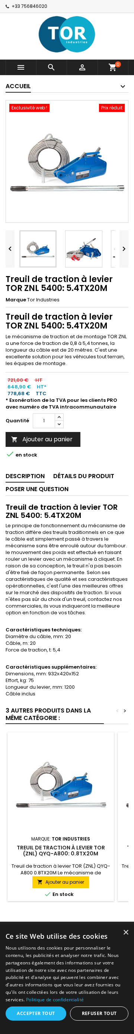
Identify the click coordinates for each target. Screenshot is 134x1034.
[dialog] (67, 979)
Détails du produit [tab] (83, 476)
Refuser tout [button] (99, 1013)
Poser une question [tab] (37, 489)
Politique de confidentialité (55, 999)
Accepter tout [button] (36, 1013)
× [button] (125, 932)
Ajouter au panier (42, 439)
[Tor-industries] (67, 33)
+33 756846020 (29, 6)
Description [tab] (25, 476)
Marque (16, 300)
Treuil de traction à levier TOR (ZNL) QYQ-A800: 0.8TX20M (61, 850)
